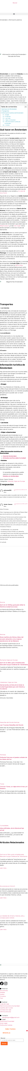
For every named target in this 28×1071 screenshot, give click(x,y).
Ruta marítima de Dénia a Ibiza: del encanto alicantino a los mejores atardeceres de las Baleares (11, 639)
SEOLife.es (6, 1033)
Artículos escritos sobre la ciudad (14, 458)
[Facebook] (2, 983)
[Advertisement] (14, 38)
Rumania (3, 660)
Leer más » (3, 868)
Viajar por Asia (12, 682)
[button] (14, 14)
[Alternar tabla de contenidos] (24, 107)
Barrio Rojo (19, 265)
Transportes (5, 111)
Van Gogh (17, 226)
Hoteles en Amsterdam (11, 476)
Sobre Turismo (10, 1029)
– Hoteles (7, 125)
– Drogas (6, 114)
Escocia (2, 602)
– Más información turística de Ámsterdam (12, 122)
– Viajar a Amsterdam (10, 120)
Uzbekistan (3, 682)
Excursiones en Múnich (7, 886)
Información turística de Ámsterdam (12, 113)
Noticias (2, 634)
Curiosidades (4, 825)
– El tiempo (8, 116)
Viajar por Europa (19, 481)
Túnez (2, 784)
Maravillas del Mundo (7, 722)
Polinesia (3, 755)
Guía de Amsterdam (10, 456)
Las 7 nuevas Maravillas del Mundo (11, 725)
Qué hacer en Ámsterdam (9, 109)
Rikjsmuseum (4, 226)
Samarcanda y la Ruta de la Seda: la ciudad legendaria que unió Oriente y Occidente (12, 687)
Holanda (10, 481)
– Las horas (7, 118)
